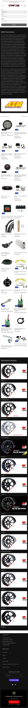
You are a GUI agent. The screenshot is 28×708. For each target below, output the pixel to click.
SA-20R (2, 570)
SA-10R (2, 589)
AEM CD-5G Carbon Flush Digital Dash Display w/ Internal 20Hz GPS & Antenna (7, 154)
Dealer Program (6, 667)
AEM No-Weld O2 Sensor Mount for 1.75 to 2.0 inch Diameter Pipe (7, 346)
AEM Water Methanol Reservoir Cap (20, 252)
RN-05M (3, 627)
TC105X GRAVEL (5, 437)
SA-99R (2, 475)
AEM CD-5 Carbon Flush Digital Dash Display (20, 197)
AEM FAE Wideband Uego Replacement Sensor (5, 309)
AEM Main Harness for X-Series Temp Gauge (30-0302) (6, 269)
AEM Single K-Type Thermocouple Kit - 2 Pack (20, 272)
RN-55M (3, 608)
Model (2, 19)
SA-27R (2, 513)
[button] (2, 5)
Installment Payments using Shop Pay (10, 664)
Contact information (14, 706)
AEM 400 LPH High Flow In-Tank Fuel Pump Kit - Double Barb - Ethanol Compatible (6, 329)
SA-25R (2, 532)
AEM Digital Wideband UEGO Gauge (20, 343)
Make (2, 14)
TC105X (3, 380)
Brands (4, 655)
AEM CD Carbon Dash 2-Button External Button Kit (19, 329)
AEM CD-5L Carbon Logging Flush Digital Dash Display (20, 154)
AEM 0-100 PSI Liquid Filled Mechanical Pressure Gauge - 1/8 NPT (6, 175)
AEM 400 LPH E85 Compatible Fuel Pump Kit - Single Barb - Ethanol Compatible (20, 309)
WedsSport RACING (5, 551)
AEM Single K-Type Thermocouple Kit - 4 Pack (20, 291)
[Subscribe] (20, 675)
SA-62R (2, 456)
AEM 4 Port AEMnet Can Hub (19, 216)
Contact (4, 658)
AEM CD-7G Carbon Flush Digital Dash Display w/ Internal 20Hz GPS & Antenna (20, 133)
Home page (5, 652)
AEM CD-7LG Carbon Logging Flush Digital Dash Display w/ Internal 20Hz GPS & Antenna (20, 175)
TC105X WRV (4, 418)
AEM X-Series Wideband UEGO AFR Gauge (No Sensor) (7, 133)
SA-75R (2, 494)
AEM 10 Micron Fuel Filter (5, 196)
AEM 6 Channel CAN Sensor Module (7, 216)
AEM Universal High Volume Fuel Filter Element (20, 234)
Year (2, 9)
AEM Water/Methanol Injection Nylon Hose (6, 234)
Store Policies (5, 661)
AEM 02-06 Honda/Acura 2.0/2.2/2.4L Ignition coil (5, 253)
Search (14, 24)
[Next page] (22, 354)
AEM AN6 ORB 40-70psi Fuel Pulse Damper (7, 291)
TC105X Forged (4, 399)
